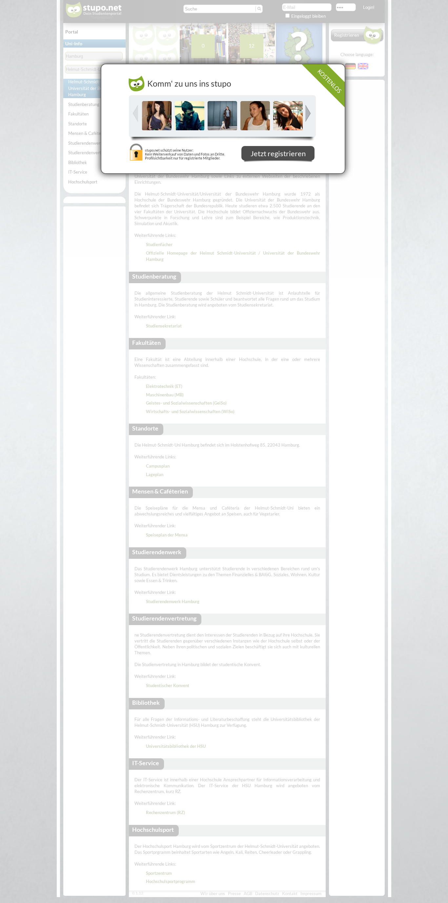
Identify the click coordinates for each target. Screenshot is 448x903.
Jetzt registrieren (278, 154)
